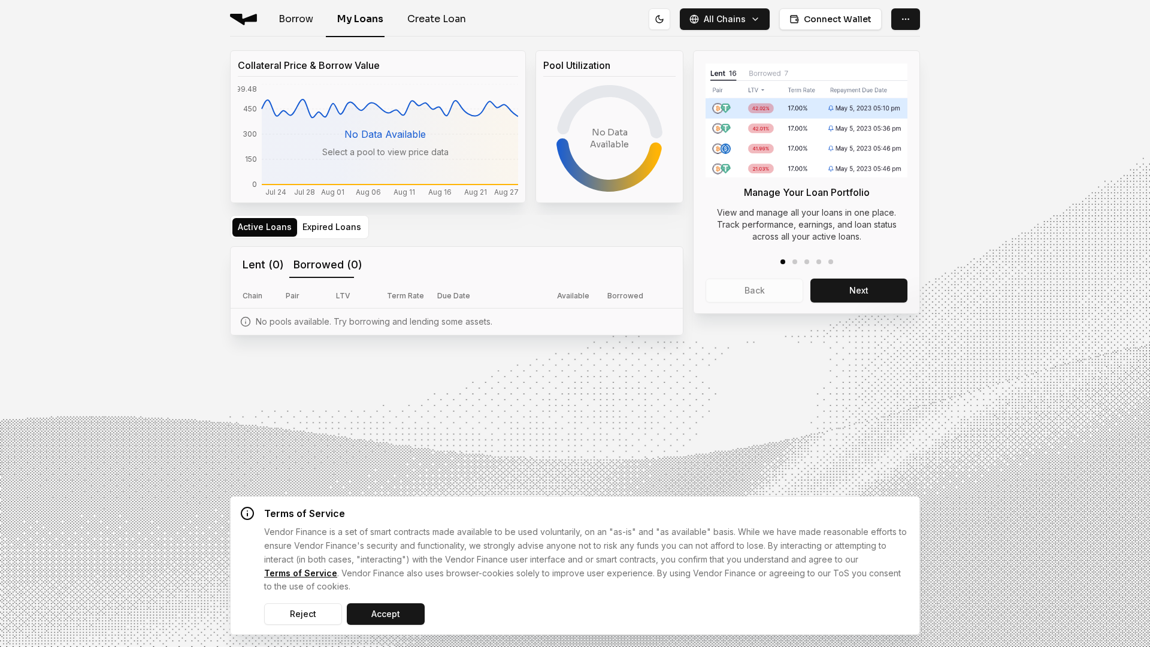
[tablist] (299, 227)
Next (858, 290)
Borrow (296, 19)
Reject (303, 614)
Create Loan (436, 19)
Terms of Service (300, 573)
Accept (385, 614)
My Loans (360, 19)
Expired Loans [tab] (331, 227)
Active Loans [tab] (265, 227)
